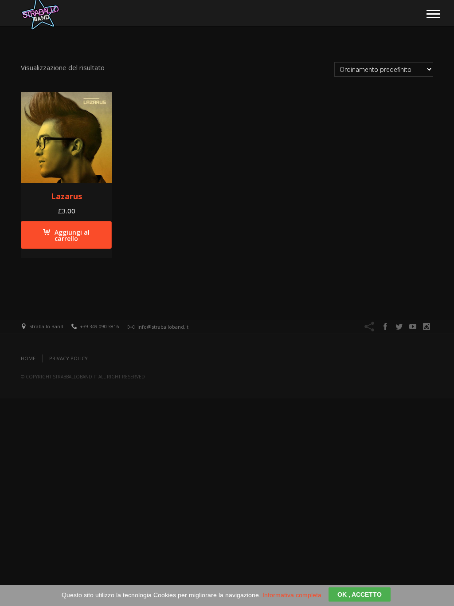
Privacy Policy (68, 358)
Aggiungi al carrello (72, 235)
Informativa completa (291, 594)
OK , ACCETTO (359, 594)
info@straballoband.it (162, 326)
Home (28, 358)
